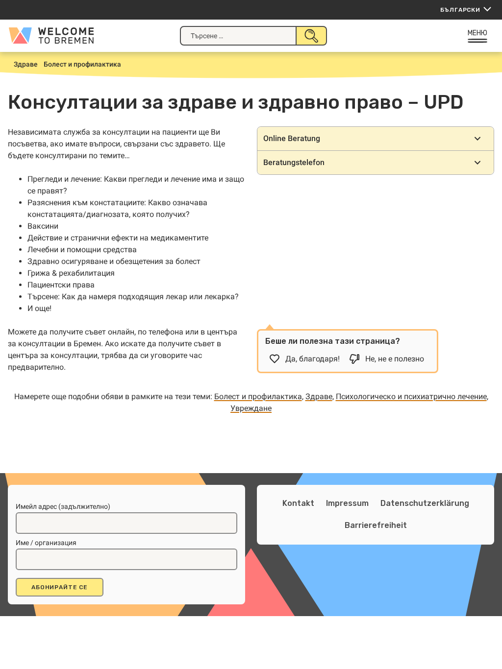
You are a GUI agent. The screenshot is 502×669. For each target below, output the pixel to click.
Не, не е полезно (394, 358)
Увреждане (251, 408)
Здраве (318, 396)
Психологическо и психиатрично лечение (411, 396)
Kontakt (298, 503)
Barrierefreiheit (376, 525)
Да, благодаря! (312, 358)
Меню (478, 33)
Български (460, 9)
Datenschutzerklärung (424, 503)
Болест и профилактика (258, 396)
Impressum (347, 503)
